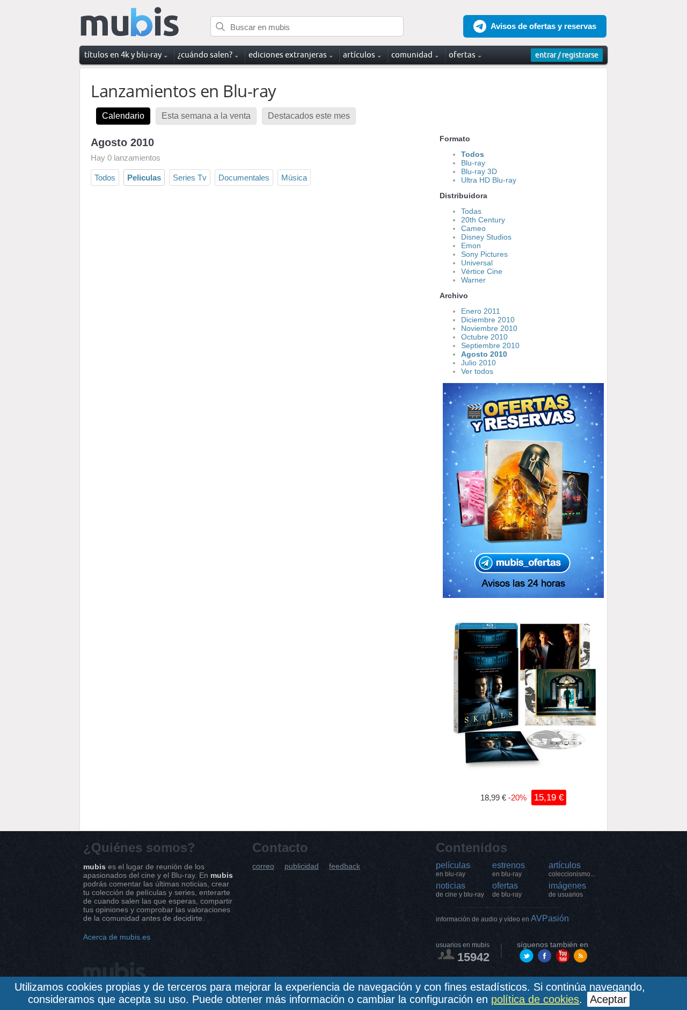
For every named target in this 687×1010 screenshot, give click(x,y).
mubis (130, 22)
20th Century (483, 219)
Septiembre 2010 (490, 345)
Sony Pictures (484, 254)
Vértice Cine (481, 271)
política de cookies (535, 999)
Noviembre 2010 (489, 328)
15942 (473, 957)
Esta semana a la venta (206, 115)
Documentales (243, 177)
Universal (477, 262)
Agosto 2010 (484, 354)
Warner (473, 280)
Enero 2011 (480, 311)
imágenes (567, 889)
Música (294, 177)
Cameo (473, 228)
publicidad (301, 866)
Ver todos (477, 371)
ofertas (507, 889)
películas (453, 869)
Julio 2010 (478, 362)
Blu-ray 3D (479, 171)
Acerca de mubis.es (116, 937)
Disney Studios (486, 237)
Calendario (123, 115)
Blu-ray (473, 162)
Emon (471, 245)
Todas (471, 211)
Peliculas (144, 177)
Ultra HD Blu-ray (488, 180)
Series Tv (190, 177)
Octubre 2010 (484, 337)
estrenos (508, 869)
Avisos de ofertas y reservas (543, 26)
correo (263, 866)
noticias (460, 889)
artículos (572, 869)
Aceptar (608, 999)
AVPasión (502, 918)
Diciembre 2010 (488, 319)
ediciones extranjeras (288, 54)
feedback (344, 866)
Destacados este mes (309, 115)
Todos (104, 177)
